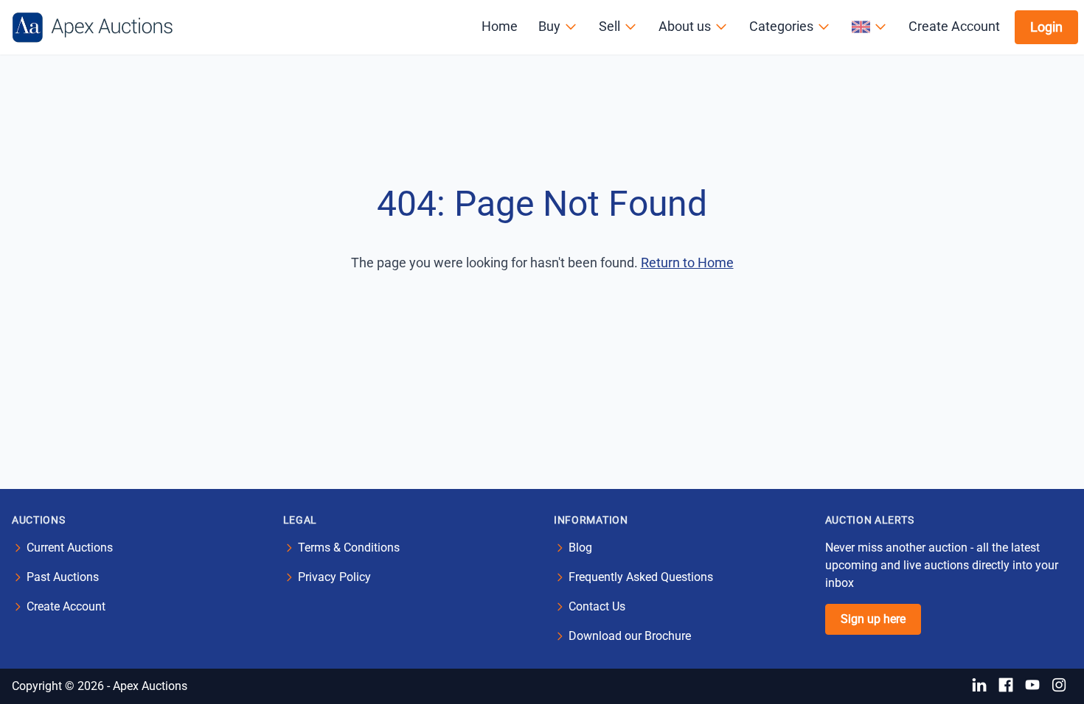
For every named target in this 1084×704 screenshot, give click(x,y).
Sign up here (873, 619)
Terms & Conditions (349, 548)
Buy (549, 26)
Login (1046, 27)
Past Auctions (63, 577)
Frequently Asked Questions (641, 577)
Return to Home (687, 262)
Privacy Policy (334, 577)
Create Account (954, 26)
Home (500, 26)
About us (685, 26)
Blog (580, 548)
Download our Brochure (630, 636)
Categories (781, 26)
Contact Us (597, 606)
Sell (609, 26)
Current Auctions (70, 548)
